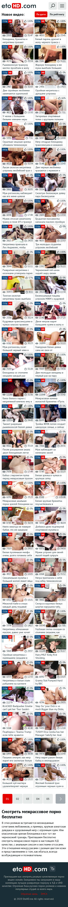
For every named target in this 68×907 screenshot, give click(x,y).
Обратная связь (29, 893)
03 (27, 798)
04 (37, 798)
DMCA (44, 893)
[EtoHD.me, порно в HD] (30, 869)
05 (48, 798)
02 (17, 798)
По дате (41, 14)
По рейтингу (57, 14)
